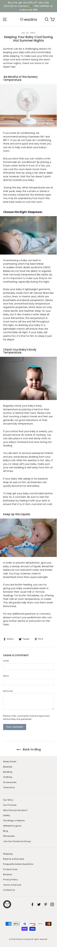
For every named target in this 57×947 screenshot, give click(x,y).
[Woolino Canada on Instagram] (52, 904)
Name (6, 661)
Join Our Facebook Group (17, 841)
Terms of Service (12, 884)
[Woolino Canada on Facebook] (32, 904)
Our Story (8, 799)
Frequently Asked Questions (18, 864)
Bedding (7, 771)
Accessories (10, 782)
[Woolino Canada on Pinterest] (45, 904)
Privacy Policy (10, 879)
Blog (5, 830)
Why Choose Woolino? (15, 810)
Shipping (8, 853)
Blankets (7, 766)
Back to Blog (31, 749)
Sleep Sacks (9, 761)
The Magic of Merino (14, 820)
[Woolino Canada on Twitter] (39, 904)
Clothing (7, 777)
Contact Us (9, 889)
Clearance (9, 787)
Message (8, 691)
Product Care (10, 869)
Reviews (7, 874)
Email (6, 676)
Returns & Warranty (13, 858)
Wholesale (9, 836)
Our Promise (10, 805)
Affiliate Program (12, 825)
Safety (6, 815)
